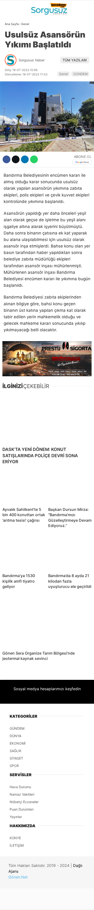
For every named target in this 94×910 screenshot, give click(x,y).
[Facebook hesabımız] (16, 902)
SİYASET (14, 59)
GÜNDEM (14, 39)
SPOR (11, 78)
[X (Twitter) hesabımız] (30, 902)
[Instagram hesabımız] (45, 902)
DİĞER (12, 108)
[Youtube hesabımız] (60, 902)
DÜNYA (12, 49)
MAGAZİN (15, 88)
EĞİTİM (13, 98)
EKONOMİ (14, 69)
